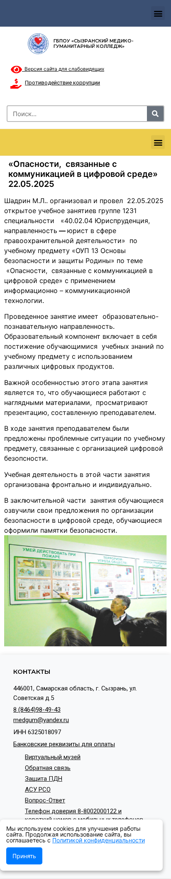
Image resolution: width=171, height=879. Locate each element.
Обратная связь (48, 768)
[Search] (155, 113)
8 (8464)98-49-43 (37, 709)
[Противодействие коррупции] (16, 84)
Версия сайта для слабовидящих (63, 69)
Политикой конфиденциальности (98, 840)
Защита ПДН (43, 778)
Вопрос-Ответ (45, 800)
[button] (158, 13)
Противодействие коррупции (62, 82)
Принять (24, 855)
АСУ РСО (38, 789)
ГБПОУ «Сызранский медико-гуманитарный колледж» (94, 43)
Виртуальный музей (53, 757)
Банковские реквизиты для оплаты (64, 744)
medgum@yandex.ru (41, 720)
